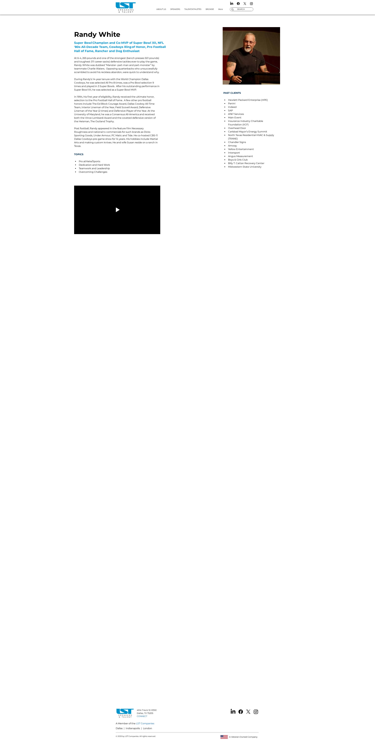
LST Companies (145, 723)
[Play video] (117, 210)
